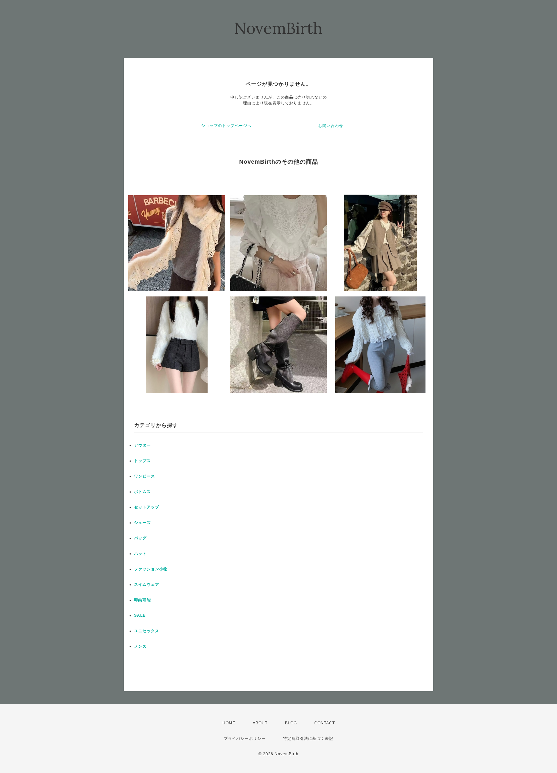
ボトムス (142, 491)
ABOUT (260, 723)
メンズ (140, 646)
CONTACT (324, 723)
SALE (140, 615)
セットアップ (146, 507)
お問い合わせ (330, 125)
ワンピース (144, 476)
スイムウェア (146, 584)
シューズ (142, 522)
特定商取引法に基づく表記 (308, 738)
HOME (228, 723)
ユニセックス (146, 631)
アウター (142, 445)
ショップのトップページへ (226, 125)
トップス (142, 461)
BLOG (291, 723)
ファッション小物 (151, 569)
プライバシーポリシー (245, 738)
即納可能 (142, 600)
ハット (140, 553)
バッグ (140, 538)
